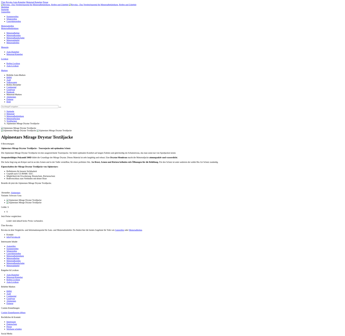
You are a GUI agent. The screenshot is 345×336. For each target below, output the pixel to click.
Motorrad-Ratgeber (14, 54)
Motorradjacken (13, 118)
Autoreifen (5, 12)
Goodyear (10, 89)
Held (8, 102)
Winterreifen (11, 19)
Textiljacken (11, 121)
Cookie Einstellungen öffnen (13, 312)
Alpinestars (11, 97)
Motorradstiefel (12, 40)
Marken (4, 70)
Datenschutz (11, 324)
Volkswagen (11, 82)
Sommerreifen (12, 16)
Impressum (11, 322)
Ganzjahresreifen (13, 21)
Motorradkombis (13, 35)
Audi (8, 80)
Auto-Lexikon (12, 66)
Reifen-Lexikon (13, 63)
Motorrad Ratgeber (34, 2)
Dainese (9, 99)
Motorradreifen (7, 26)
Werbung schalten (14, 329)
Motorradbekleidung (9, 28)
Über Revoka (7, 2)
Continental (11, 87)
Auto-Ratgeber (19, 2)
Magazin (4, 47)
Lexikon (4, 59)
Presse (45, 2)
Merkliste (5, 7)
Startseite (5, 9)
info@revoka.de (13, 237)
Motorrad (10, 114)
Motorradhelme (13, 33)
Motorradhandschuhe (15, 38)
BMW (9, 77)
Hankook (10, 92)
